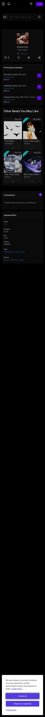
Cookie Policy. (16, 688)
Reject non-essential (22, 703)
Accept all (22, 696)
